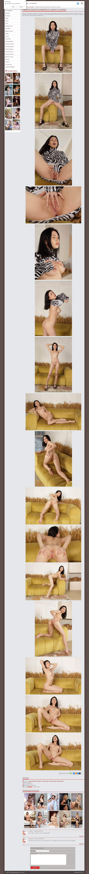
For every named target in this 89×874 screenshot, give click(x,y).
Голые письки (45, 781)
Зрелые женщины (9, 49)
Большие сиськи (9, 51)
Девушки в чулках (9, 56)
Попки (6, 23)
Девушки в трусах (9, 31)
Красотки (7, 59)
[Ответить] (81, 836)
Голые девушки (8, 10)
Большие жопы (8, 64)
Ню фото (7, 61)
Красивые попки (9, 26)
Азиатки (7, 36)
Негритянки (7, 38)
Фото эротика (15, 872)
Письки (6, 20)
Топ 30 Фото (33, 3)
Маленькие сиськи (9, 54)
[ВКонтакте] (74, 773)
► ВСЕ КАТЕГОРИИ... (10, 67)
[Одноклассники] (76, 773)
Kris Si (29, 782)
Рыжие (6, 18)
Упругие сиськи (60, 781)
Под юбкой (7, 28)
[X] (80, 773)
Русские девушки (9, 41)
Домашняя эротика (9, 43)
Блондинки (7, 15)
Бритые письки (52, 781)
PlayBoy (7, 33)
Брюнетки (7, 13)
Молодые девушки (9, 46)
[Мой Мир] (78, 773)
